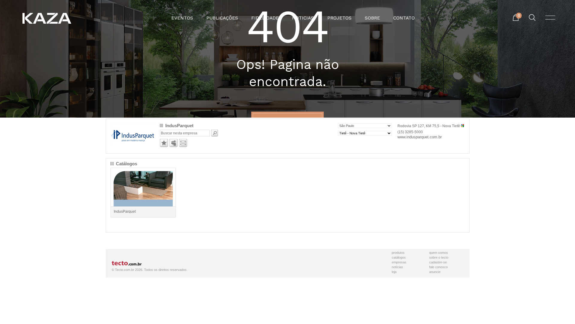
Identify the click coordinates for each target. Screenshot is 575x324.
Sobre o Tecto (438, 257)
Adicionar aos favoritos (164, 143)
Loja (394, 272)
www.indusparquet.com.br (419, 137)
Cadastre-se (438, 262)
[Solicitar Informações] (183, 146)
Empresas (399, 262)
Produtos (398, 252)
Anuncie (435, 272)
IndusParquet (125, 211)
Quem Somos (438, 252)
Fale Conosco (438, 267)
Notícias (397, 267)
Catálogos (399, 257)
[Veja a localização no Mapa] (462, 126)
